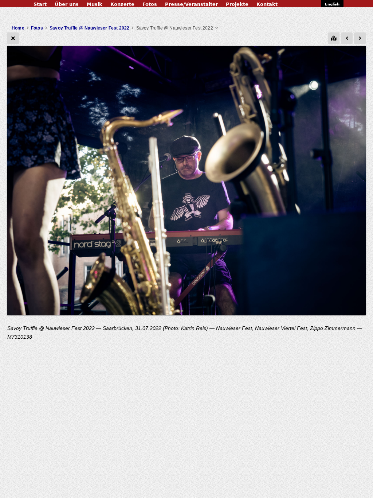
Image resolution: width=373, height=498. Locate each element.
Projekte (237, 4)
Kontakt (267, 4)
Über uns (67, 4)
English (332, 4)
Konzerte (122, 4)
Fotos (149, 4)
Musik (94, 4)
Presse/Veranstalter (191, 4)
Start (40, 4)
